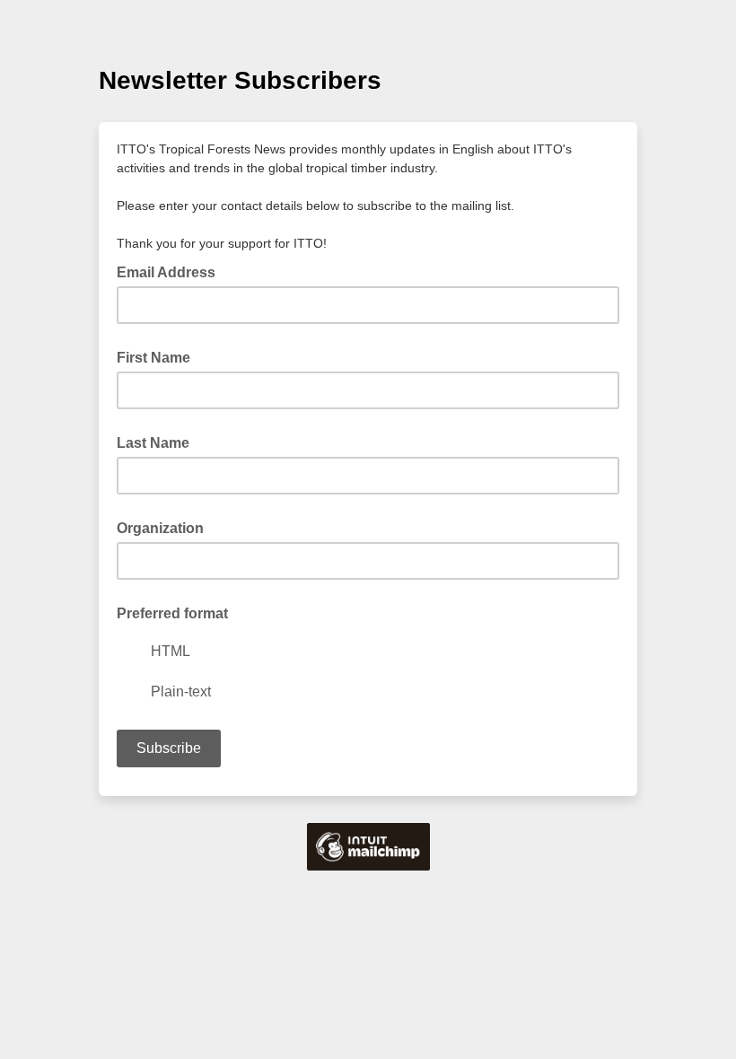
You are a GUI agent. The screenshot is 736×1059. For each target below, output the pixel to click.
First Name (153, 357)
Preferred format (172, 613)
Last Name (153, 443)
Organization (160, 528)
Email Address (171, 271)
